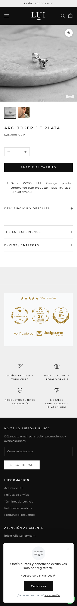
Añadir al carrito (38, 167)
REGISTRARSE (58, 187)
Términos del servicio (18, 501)
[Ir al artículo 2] (24, 113)
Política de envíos (16, 494)
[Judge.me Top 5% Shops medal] (59, 315)
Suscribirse (21, 464)
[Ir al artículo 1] (10, 113)
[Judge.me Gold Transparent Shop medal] (18, 315)
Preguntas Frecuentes (19, 514)
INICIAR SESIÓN (21, 192)
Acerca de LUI (13, 488)
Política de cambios (18, 508)
